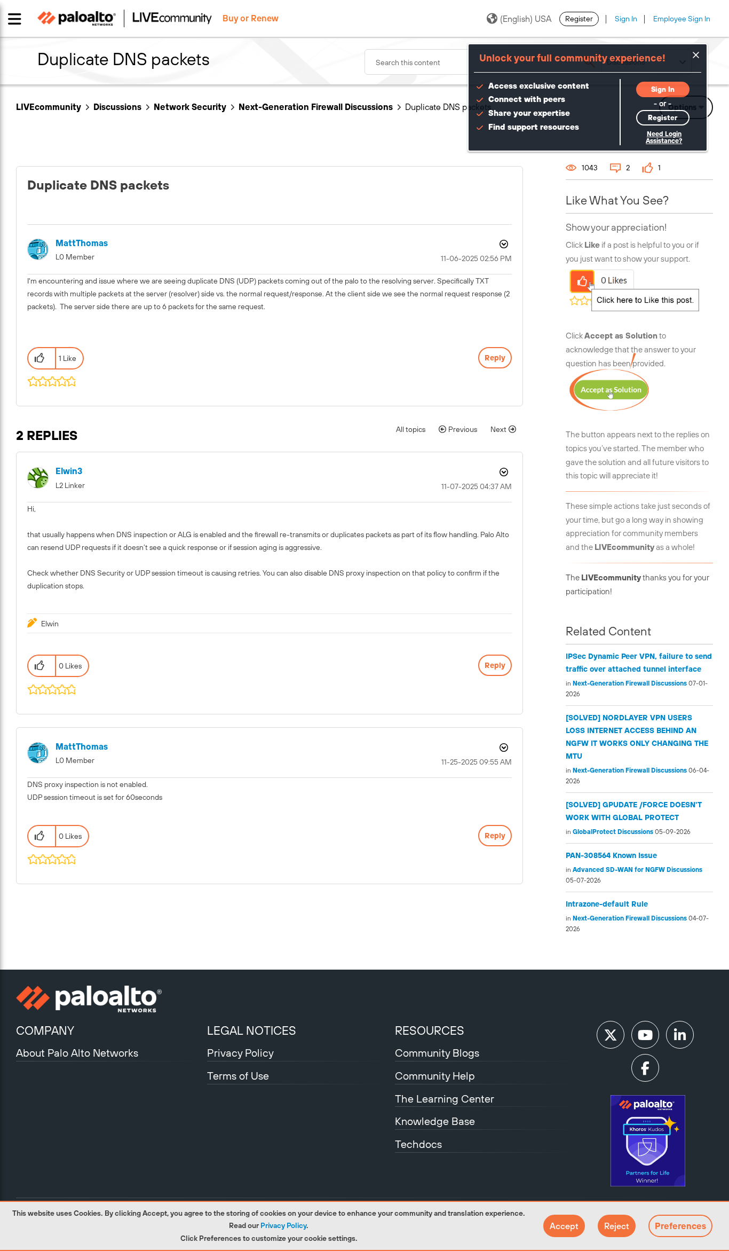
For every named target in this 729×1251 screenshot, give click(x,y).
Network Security (190, 107)
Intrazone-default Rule (607, 904)
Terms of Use (238, 1075)
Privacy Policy (283, 1225)
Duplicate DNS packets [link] (448, 107)
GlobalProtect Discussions (613, 832)
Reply (495, 357)
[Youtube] (645, 1035)
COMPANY (45, 1030)
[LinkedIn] (680, 1035)
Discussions (117, 107)
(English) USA (525, 18)
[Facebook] (645, 1068)
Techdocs (418, 1144)
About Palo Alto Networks (77, 1053)
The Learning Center (444, 1098)
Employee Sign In (681, 18)
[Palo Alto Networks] (110, 999)
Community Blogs (437, 1053)
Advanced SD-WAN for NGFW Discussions (637, 870)
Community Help (435, 1075)
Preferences (680, 1226)
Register (579, 18)
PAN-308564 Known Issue (611, 855)
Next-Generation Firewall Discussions (316, 107)
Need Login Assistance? (664, 137)
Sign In (626, 18)
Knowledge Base (435, 1121)
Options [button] (503, 244)
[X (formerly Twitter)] (610, 1035)
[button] (564, 1226)
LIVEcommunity (48, 107)
